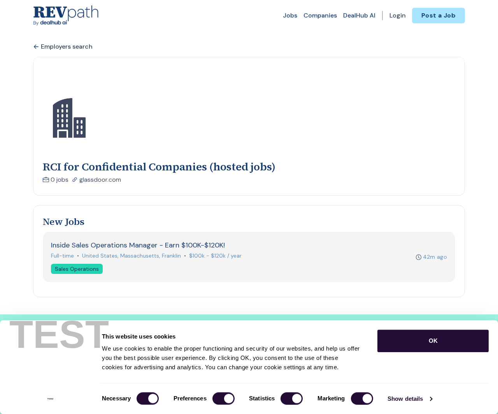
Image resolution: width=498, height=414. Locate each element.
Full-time (62, 255)
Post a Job (438, 15)
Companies (320, 15)
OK (433, 340)
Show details (405, 398)
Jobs (290, 15)
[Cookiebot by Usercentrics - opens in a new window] (50, 399)
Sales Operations (77, 268)
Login (397, 15)
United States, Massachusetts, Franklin (131, 255)
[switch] (223, 398)
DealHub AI (359, 15)
